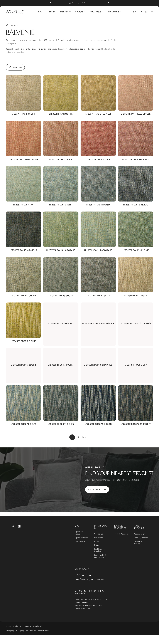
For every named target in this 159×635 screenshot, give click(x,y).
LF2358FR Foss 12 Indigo (98, 424)
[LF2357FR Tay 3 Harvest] (98, 93)
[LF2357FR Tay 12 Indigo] (135, 184)
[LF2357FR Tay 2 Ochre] (61, 93)
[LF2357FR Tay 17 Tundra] (23, 274)
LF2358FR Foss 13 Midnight (136, 424)
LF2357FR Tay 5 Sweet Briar (23, 159)
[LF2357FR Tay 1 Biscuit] (23, 93)
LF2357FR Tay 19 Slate (98, 295)
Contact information (43, 631)
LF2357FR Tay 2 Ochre (61, 113)
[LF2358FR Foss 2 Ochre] (23, 320)
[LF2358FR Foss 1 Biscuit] (135, 274)
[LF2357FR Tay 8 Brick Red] (135, 138)
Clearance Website (138, 542)
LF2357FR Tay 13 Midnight (23, 250)
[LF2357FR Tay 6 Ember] (61, 138)
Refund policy (10, 631)
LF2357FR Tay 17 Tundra (23, 295)
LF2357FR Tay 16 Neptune (135, 250)
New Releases (79, 541)
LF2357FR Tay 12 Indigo (135, 204)
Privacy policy (19, 631)
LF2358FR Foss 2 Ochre (23, 341)
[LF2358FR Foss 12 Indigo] (98, 403)
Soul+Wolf (38, 626)
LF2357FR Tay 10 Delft (60, 204)
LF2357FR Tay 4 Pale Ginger (136, 113)
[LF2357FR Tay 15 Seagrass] (98, 229)
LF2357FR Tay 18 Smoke (61, 295)
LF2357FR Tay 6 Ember (60, 159)
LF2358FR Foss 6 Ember (23, 364)
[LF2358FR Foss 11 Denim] (61, 403)
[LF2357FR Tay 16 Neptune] (135, 229)
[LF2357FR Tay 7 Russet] (98, 138)
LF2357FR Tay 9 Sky (23, 204)
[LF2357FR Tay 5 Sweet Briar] (23, 138)
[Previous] (50, 3)
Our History (98, 538)
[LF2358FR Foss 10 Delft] (23, 403)
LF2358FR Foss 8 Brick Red (98, 364)
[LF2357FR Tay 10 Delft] (61, 184)
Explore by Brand (81, 537)
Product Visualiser (121, 534)
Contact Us (98, 534)
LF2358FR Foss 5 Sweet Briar (136, 323)
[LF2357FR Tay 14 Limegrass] (61, 229)
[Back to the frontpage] (7, 25)
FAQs (96, 545)
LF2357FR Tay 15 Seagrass (98, 250)
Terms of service (30, 631)
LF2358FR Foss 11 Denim (61, 424)
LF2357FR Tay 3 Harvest (98, 113)
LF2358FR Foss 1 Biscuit (136, 295)
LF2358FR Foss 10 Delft (23, 424)
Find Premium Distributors (99, 550)
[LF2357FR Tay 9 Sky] (23, 184)
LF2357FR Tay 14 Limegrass (60, 250)
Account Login (139, 534)
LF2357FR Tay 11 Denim (98, 204)
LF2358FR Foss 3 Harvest (61, 323)
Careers (97, 541)
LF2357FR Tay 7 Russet (98, 159)
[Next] (108, 3)
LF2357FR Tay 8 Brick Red (135, 159)
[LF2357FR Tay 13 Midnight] (23, 229)
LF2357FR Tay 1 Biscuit (23, 113)
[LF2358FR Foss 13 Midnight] (135, 403)
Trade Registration (141, 538)
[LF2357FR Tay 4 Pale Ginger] (135, 93)
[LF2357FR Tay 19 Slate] (98, 274)
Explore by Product (78, 532)
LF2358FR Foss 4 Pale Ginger (98, 323)
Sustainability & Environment (100, 556)
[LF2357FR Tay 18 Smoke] (61, 274)
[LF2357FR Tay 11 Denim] (98, 184)
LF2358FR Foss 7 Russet (61, 364)
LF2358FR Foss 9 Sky (136, 364)
